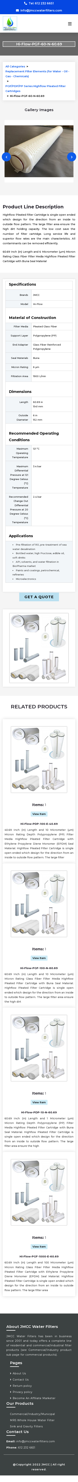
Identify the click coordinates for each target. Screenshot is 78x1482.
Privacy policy (22, 1392)
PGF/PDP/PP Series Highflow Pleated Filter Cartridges (35, 88)
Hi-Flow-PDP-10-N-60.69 (39, 1112)
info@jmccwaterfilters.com (41, 10)
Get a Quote (39, 597)
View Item (39, 814)
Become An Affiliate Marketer (34, 1398)
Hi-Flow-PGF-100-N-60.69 (39, 968)
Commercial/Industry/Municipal (32, 1414)
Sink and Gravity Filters (26, 1426)
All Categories (15, 66)
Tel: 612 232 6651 (41, 3)
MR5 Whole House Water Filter (32, 1420)
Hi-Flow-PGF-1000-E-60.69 (39, 1256)
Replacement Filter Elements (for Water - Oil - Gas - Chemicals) (37, 74)
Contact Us (21, 1379)
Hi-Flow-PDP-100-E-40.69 (39, 824)
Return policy (22, 1385)
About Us (19, 1373)
